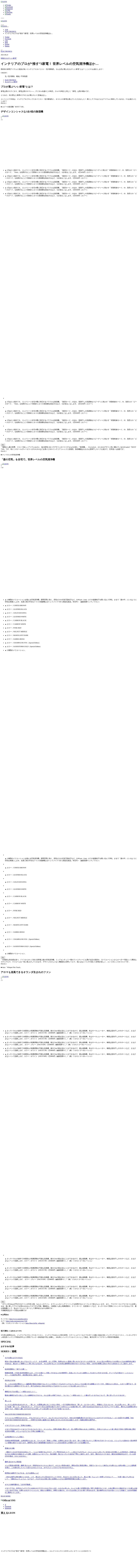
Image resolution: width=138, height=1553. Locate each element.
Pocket (7, 44)
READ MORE (6, 1496)
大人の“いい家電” (9, 58)
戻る (3, 445)
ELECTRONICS (10, 31)
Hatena (7, 46)
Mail (6, 42)
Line (6, 41)
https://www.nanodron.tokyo (18, 1319)
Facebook (8, 39)
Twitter (7, 37)
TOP (6, 30)
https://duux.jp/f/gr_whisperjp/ (35, 1323)
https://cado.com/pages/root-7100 (16, 1321)
